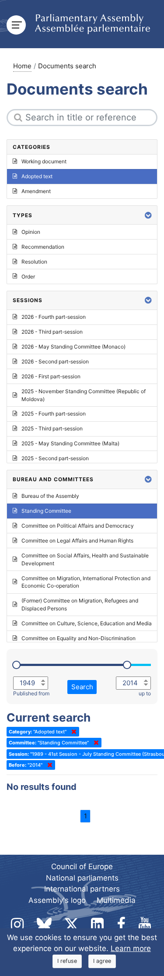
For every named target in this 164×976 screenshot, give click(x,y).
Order (28, 276)
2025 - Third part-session (52, 428)
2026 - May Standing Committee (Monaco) (73, 346)
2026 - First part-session (50, 376)
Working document (43, 161)
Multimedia (116, 900)
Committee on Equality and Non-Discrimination (78, 638)
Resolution (34, 261)
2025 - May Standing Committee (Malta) (70, 443)
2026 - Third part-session (52, 331)
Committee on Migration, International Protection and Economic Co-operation (85, 582)
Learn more (131, 948)
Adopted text (36, 176)
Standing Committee (46, 510)
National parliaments (82, 878)
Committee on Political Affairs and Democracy (77, 525)
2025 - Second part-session (55, 458)
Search (82, 687)
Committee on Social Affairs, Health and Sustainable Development (85, 559)
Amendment (36, 191)
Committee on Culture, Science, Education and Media (86, 623)
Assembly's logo (57, 900)
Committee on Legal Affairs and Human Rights (77, 540)
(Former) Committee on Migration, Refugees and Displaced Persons (79, 604)
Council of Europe (82, 866)
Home (22, 66)
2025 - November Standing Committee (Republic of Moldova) (83, 395)
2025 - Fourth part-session (53, 413)
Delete (72, 731)
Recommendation (42, 246)
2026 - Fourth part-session (53, 317)
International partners (82, 888)
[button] (148, 215)
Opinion (30, 232)
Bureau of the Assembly (50, 496)
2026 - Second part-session (55, 361)
